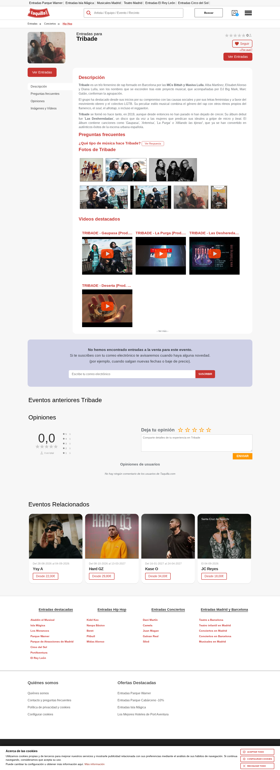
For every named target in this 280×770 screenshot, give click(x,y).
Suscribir (205, 374)
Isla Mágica (37, 625)
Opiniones (38, 101)
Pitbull (91, 636)
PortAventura (38, 652)
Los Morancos (39, 630)
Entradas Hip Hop (112, 609)
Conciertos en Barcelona (215, 636)
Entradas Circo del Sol (193, 3)
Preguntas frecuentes (45, 93)
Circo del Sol (38, 647)
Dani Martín (150, 620)
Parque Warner (39, 636)
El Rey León (38, 658)
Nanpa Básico (96, 625)
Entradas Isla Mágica (80, 3)
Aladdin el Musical (42, 620)
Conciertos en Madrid (213, 630)
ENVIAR (243, 456)
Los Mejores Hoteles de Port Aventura (143, 714)
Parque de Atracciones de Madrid (52, 641)
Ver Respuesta (153, 143)
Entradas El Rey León (160, 3)
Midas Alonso (95, 641)
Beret (90, 630)
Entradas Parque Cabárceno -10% (141, 700)
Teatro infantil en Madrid (215, 625)
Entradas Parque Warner (45, 3)
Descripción (39, 86)
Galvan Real (150, 636)
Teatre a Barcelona (211, 620)
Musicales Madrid (109, 3)
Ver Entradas (238, 57)
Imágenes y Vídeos (44, 108)
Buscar (208, 12)
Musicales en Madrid (212, 641)
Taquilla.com (36, 9)
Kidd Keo (93, 620)
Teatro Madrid (133, 3)
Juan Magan (151, 630)
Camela (147, 625)
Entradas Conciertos (168, 609)
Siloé (146, 641)
